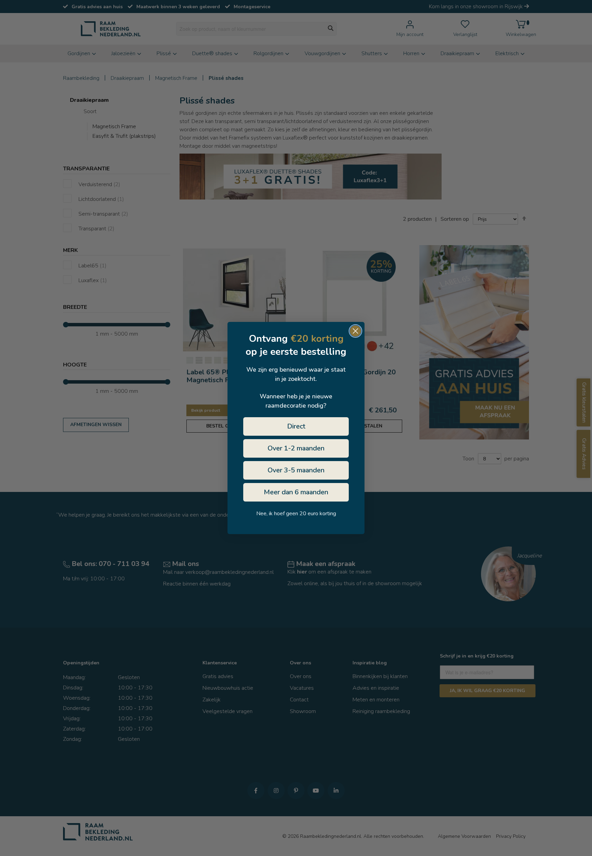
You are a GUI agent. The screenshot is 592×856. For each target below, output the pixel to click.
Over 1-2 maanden (296, 448)
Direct (296, 426)
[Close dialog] (355, 331)
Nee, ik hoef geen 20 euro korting (296, 513)
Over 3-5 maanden (296, 470)
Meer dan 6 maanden (296, 492)
